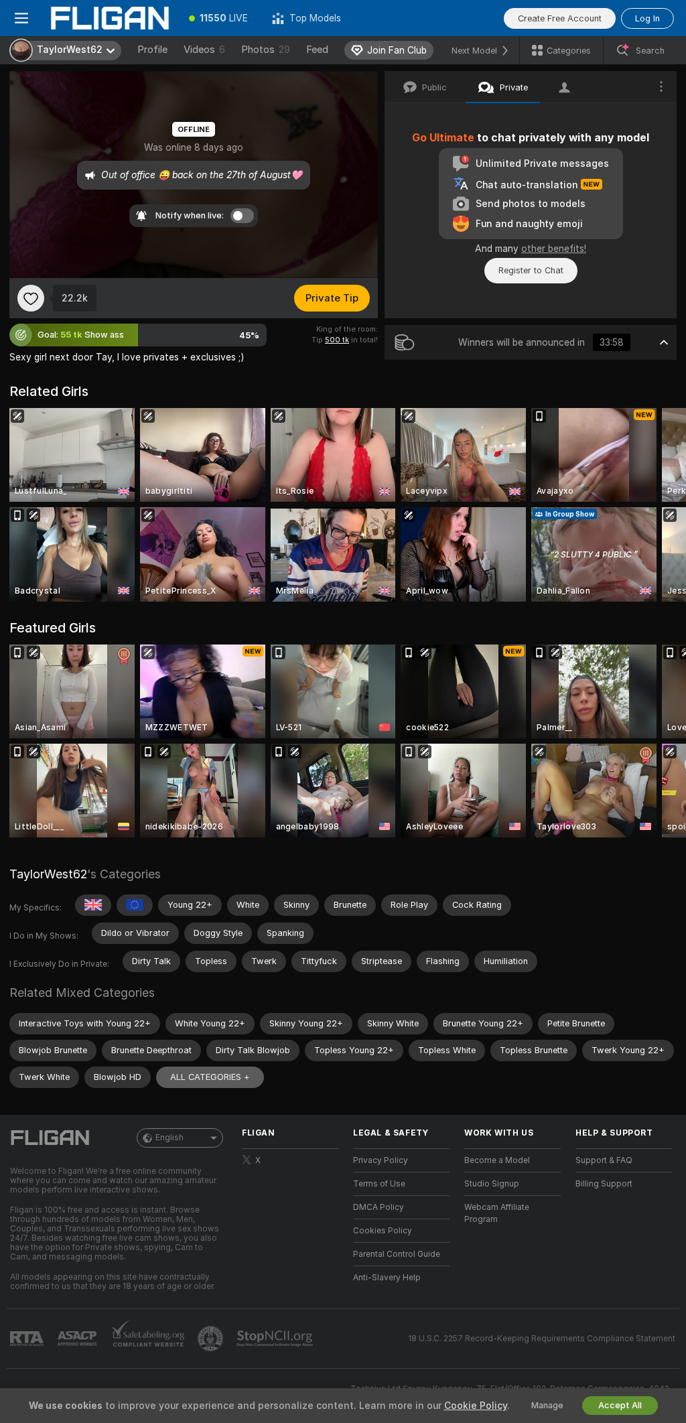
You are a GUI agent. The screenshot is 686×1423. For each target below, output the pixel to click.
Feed (317, 50)
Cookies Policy (382, 1230)
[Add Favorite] (30, 298)
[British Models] (93, 905)
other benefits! (553, 248)
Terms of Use (379, 1184)
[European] (135, 905)
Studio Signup (491, 1184)
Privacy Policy (380, 1160)
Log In (647, 18)
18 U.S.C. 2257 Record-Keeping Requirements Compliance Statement (541, 1338)
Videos (204, 50)
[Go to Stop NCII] (276, 1339)
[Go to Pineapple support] (212, 1338)
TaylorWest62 (48, 874)
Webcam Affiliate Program (496, 1213)
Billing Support (603, 1184)
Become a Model (497, 1160)
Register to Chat (530, 270)
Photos (265, 50)
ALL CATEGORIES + (210, 1077)
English (169, 1137)
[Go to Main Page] (110, 18)
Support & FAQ (603, 1160)
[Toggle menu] (21, 18)
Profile (152, 50)
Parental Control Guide (396, 1254)
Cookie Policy (475, 1405)
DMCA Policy (378, 1207)
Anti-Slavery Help (387, 1277)
